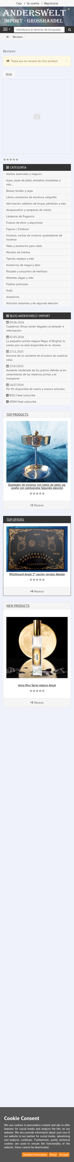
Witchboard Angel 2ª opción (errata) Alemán (37, 574)
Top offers (15, 519)
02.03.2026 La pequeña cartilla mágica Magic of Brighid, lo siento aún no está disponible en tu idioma (35, 341)
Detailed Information (35, 1154)
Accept (63, 1154)
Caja (19, 3)
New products (18, 606)
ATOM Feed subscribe (22, 402)
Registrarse (51, 3)
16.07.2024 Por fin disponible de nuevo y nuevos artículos (35, 387)
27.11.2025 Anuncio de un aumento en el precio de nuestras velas (36, 356)
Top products (17, 414)
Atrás (9, 74)
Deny (53, 1154)
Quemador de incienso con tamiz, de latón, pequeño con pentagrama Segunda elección (37, 486)
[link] (10, 160)
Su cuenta (33, 3)
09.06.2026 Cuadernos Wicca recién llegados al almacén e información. (35, 326)
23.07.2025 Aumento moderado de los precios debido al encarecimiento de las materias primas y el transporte (36, 372)
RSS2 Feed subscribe (22, 395)
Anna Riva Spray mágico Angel (37, 685)
